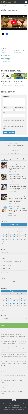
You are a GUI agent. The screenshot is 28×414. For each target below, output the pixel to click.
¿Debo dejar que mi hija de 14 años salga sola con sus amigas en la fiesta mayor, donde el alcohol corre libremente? (13, 363)
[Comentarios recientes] (17, 159)
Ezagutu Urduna (6, 268)
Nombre (5, 107)
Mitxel (5, 13)
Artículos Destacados (13, 163)
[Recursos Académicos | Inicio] (11, 2)
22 (21, 236)
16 (25, 234)
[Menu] (26, 2)
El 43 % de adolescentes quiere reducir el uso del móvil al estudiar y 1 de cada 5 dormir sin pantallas (17, 178)
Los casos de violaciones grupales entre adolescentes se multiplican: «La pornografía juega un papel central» (14, 336)
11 (6, 234)
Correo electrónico (18, 107)
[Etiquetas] (23, 159)
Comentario (6, 96)
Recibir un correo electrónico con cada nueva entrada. (13, 127)
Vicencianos (5, 272)
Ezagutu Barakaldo (7, 265)
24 (3, 239)
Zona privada (17, 405)
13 (14, 234)
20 (14, 236)
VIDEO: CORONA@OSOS (19, 51)
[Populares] (11, 159)
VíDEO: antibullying (5, 58)
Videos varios (5, 5)
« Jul (2, 243)
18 (6, 236)
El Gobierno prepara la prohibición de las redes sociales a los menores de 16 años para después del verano (17, 188)
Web (4, 112)
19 (10, 236)
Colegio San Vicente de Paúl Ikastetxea (12, 261)
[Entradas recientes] (4, 159)
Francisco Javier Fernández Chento (14, 404)
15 (21, 234)
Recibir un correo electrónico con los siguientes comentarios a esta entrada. (13, 121)
